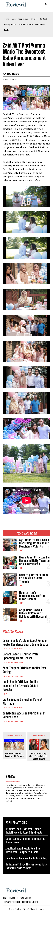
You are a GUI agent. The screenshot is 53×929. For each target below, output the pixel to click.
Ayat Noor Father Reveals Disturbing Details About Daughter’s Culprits (34, 543)
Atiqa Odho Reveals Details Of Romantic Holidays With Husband (33, 613)
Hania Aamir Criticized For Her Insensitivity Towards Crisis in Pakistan (34, 561)
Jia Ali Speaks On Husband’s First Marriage (22, 701)
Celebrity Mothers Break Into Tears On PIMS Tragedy (33, 578)
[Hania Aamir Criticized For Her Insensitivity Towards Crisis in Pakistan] (10, 562)
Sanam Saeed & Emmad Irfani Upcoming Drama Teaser (20, 656)
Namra (15, 74)
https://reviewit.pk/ (13, 781)
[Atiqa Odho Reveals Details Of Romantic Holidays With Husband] (10, 614)
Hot (21, 550)
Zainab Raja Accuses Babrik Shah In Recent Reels (24, 715)
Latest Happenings (13, 649)
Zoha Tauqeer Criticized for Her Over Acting (24, 670)
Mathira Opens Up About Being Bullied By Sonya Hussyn (39, 756)
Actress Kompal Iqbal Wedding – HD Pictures (14, 754)
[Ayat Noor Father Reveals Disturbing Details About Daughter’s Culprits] (10, 544)
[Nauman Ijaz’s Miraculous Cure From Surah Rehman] (10, 597)
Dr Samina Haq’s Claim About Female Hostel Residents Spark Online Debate (25, 642)
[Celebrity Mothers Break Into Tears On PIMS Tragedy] (10, 579)
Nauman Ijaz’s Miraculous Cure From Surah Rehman (32, 596)
